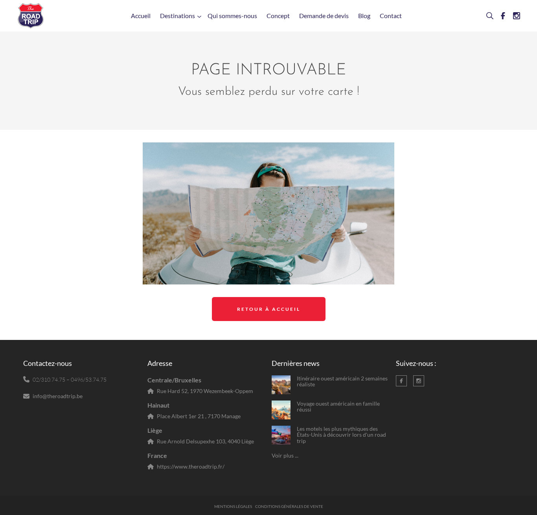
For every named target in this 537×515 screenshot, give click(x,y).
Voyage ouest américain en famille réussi (338, 407)
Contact (391, 15)
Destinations (177, 15)
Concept (278, 15)
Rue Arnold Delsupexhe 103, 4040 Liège (205, 441)
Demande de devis (324, 15)
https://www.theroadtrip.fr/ (190, 466)
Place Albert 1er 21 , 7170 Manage (199, 416)
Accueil (141, 15)
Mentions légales (233, 506)
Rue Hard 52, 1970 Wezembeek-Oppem (205, 391)
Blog (364, 15)
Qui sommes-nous (232, 15)
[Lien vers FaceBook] (500, 15)
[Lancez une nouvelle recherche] (486, 15)
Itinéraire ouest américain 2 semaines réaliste (342, 381)
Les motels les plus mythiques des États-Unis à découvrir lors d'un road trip (341, 435)
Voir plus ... (285, 455)
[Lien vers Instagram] (513, 15)
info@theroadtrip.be (58, 396)
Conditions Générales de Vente (289, 506)
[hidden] (281, 384)
